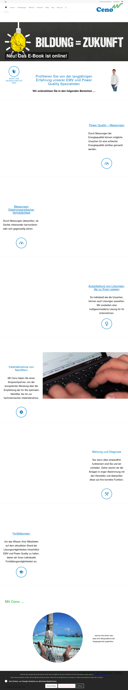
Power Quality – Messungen (106, 123)
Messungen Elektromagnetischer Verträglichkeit (21, 207)
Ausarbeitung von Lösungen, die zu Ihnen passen (106, 285)
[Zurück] (2, 40)
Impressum (116, 1)
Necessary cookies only (67, 686)
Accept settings (51, 686)
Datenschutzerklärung (105, 1)
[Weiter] (126, 40)
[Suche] (66, 7)
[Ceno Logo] (109, 7)
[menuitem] (105, 1)
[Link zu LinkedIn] (5, 1)
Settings (80, 686)
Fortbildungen (21, 531)
